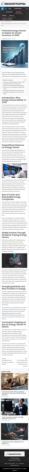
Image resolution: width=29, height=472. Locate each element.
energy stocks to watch (7, 313)
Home (9, 8)
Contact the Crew (7, 19)
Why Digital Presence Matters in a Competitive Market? (7, 361)
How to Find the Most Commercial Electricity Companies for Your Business (22, 362)
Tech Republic (9, 12)
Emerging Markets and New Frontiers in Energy (14, 90)
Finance (4, 15)
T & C (17, 463)
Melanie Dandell (6, 396)
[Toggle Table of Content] (24, 80)
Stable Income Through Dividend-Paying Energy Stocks (14, 88)
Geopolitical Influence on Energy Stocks (12, 83)
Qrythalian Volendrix (7, 38)
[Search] (27, 8)
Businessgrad (18, 8)
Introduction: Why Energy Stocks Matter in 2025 (14, 82)
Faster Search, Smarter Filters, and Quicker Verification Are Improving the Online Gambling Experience (14, 393)
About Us (11, 15)
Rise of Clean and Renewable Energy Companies (14, 85)
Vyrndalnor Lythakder (7, 420)
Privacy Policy (11, 463)
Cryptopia (18, 12)
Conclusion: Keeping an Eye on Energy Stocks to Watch (14, 93)
